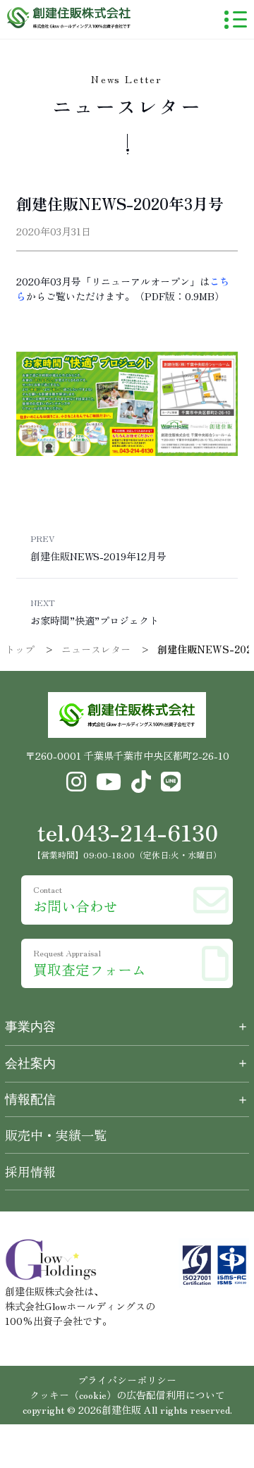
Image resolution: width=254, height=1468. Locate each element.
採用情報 (30, 1171)
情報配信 (127, 1099)
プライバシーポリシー (127, 1380)
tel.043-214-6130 (127, 831)
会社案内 (30, 1063)
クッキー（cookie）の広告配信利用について (127, 1395)
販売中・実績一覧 (56, 1134)
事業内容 (30, 1027)
